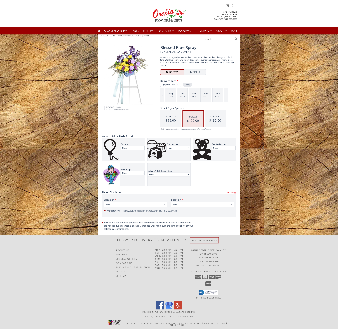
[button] (230, 5)
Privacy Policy (193, 323)
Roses (135, 30)
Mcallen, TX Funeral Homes (156, 312)
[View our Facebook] (160, 308)
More (234, 30)
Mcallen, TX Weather (154, 316)
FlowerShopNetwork (171, 323)
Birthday (149, 30)
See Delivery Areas (204, 240)
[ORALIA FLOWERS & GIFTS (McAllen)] (169, 15)
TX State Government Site (180, 316)
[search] (236, 38)
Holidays (203, 30)
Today (187, 84)
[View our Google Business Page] (169, 308)
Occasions (184, 30)
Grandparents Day (116, 30)
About (220, 30)
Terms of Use (177, 325)
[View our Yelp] (178, 308)
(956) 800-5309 (230, 19)
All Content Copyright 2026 (142, 323)
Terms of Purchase (214, 323)
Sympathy (165, 30)
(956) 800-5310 (230, 16)
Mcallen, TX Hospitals (184, 312)
